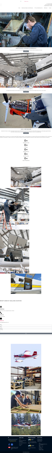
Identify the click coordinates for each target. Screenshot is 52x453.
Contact (20, 445)
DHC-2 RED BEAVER (26, 129)
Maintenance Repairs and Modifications (22, 441)
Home (20, 439)
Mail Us (2, 320)
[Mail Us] (1, 318)
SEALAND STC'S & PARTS (26, 88)
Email (1, 326)
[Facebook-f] (9, 444)
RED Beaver (20, 444)
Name (1, 324)
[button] (0, 9)
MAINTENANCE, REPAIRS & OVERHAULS (26, 48)
